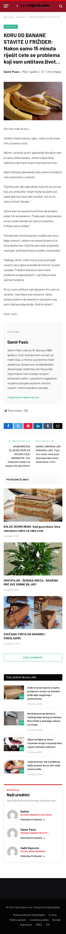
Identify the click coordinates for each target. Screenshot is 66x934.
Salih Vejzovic (30, 848)
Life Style (20, 17)
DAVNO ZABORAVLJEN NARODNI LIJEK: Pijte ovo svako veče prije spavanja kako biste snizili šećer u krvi (48, 454)
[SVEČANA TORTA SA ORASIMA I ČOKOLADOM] (33, 612)
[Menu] (6, 6)
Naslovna (8, 17)
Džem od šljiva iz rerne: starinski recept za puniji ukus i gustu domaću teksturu (44, 743)
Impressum (26, 924)
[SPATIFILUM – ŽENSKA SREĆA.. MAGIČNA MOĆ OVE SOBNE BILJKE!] (33, 558)
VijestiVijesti (53, 907)
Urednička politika (39, 919)
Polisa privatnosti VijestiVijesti (29, 914)
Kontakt (56, 919)
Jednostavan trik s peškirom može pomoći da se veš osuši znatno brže (43, 765)
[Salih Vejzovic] (12, 852)
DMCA (39, 924)
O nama (52, 914)
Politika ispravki (17, 919)
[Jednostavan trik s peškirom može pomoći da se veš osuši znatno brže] (14, 766)
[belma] (12, 815)
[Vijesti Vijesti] (33, 6)
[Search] (60, 6)
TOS (48, 924)
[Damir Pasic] (12, 833)
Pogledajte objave (33, 819)
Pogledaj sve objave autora (23, 397)
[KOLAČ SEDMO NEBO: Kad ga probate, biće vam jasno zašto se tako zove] (33, 505)
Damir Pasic (11, 71)
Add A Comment (33, 657)
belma (25, 811)
